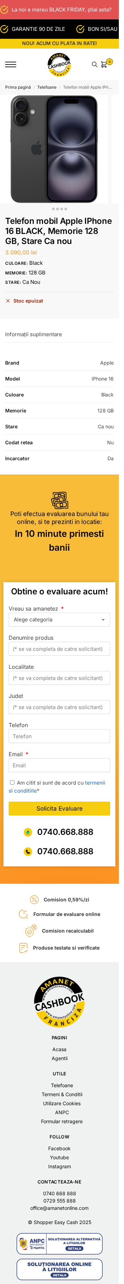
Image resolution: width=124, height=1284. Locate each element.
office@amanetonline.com (59, 1208)
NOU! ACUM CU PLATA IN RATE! (59, 43)
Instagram (59, 1166)
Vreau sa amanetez (34, 608)
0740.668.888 (65, 832)
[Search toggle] (94, 64)
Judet (16, 695)
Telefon (18, 725)
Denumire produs (31, 637)
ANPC (62, 1112)
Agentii (60, 1058)
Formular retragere (62, 1121)
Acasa (59, 1049)
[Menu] (15, 64)
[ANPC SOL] (60, 1269)
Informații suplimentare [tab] (33, 334)
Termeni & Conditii (62, 1094)
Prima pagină (18, 87)
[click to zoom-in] (54, 149)
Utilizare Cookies (62, 1103)
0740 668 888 (59, 1193)
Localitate (21, 666)
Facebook (59, 1148)
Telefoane (46, 87)
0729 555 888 (59, 1201)
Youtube (59, 1157)
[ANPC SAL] (60, 1244)
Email (16, 754)
